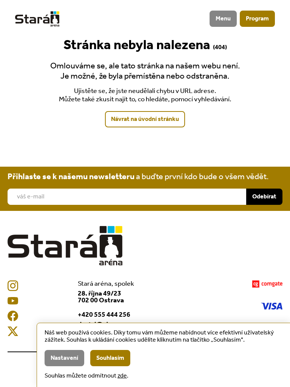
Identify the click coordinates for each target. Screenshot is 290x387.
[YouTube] (13, 301)
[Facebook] (13, 316)
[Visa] (271, 306)
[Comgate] (267, 284)
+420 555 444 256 (104, 314)
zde (122, 375)
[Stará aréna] (37, 18)
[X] (13, 331)
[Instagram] (13, 285)
